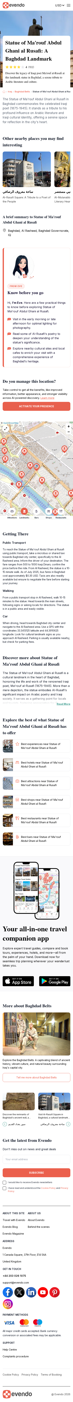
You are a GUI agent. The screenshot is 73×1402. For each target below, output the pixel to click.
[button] (36, 467)
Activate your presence (36, 406)
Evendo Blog (10, 1226)
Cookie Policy (48, 1188)
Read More (63, 703)
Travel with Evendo (14, 1220)
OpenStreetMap (11, 423)
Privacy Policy (30, 1374)
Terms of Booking (51, 1374)
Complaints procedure (16, 1356)
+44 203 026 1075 (14, 1275)
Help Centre (10, 1349)
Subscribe (36, 1172)
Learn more (47, 398)
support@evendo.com (16, 1282)
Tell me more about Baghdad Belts (36, 1077)
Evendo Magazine (13, 1233)
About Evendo (36, 1220)
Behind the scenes (39, 1226)
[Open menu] (68, 5)
